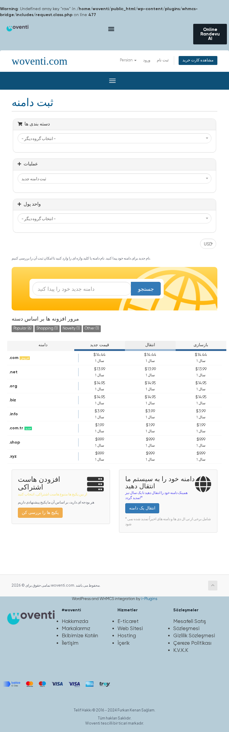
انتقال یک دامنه (142, 508)
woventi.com (39, 61)
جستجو (146, 288)
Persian (127, 60)
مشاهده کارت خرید (197, 60)
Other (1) (92, 328)
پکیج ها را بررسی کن (40, 513)
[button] (111, 29)
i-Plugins (149, 599)
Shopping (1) (47, 328)
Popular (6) (22, 328)
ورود (146, 60)
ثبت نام (163, 60)
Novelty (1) (71, 328)
